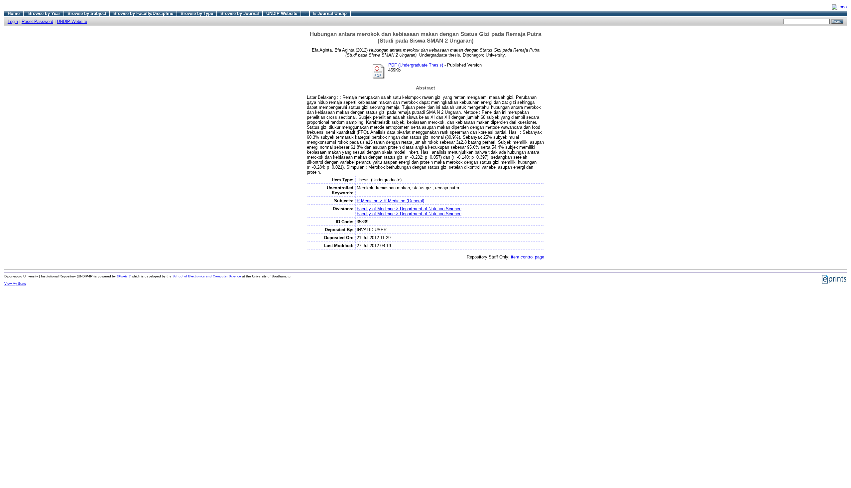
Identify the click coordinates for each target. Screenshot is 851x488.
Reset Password (37, 21)
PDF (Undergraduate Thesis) (415, 65)
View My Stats (15, 283)
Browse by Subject (86, 13)
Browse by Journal (239, 13)
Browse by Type (197, 13)
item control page (527, 256)
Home (14, 13)
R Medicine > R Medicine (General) (390, 200)
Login (13, 21)
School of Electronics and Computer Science (207, 276)
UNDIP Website (281, 13)
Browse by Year (44, 13)
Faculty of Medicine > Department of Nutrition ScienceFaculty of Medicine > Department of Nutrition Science (409, 211)
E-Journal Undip (330, 13)
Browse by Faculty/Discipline (143, 13)
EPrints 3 (124, 276)
